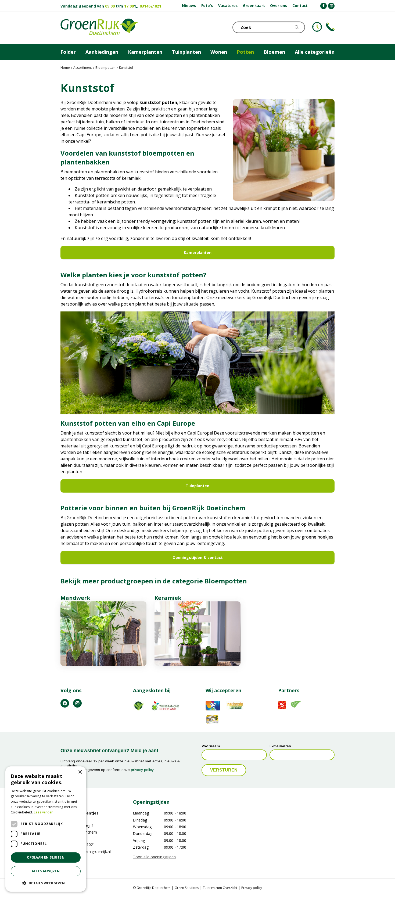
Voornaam (211, 746)
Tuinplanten (197, 485)
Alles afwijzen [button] (46, 871)
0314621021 (150, 6)
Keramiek (168, 597)
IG (77, 703)
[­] (323, 6)
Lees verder (43, 812)
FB (64, 703)
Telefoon (330, 26)
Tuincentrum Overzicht (220, 887)
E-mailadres (280, 746)
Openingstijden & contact (198, 557)
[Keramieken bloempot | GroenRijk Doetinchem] (197, 633)
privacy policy (142, 769)
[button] (46, 883)
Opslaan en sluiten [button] (45, 857)
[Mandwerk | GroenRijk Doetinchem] (103, 633)
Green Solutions (187, 887)
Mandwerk (75, 597)
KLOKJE (317, 26)
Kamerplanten (197, 252)
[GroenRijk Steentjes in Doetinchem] (99, 28)
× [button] (80, 772)
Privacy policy (251, 887)
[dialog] (45, 829)
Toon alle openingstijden (154, 856)
